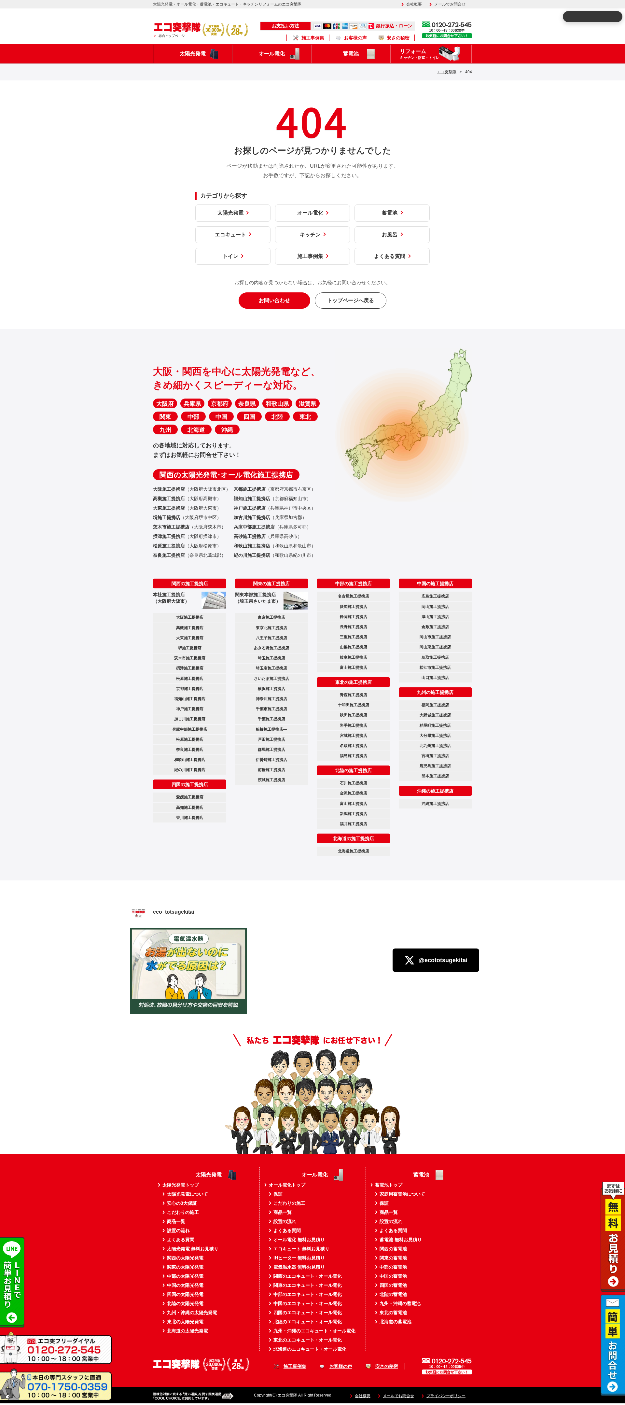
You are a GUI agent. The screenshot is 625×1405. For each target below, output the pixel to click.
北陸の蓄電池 (393, 1294)
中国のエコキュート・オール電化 (307, 1303)
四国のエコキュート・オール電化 (307, 1312)
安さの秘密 (398, 37)
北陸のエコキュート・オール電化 (307, 1321)
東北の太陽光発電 (185, 1321)
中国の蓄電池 (393, 1276)
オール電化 (272, 53)
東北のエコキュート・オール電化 (307, 1339)
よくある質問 (180, 1239)
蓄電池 (351, 53)
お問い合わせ (274, 300)
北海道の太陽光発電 (187, 1330)
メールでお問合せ (449, 4)
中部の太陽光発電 (185, 1276)
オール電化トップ (287, 1184)
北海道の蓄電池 (395, 1321)
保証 (278, 1194)
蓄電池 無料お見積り (401, 1239)
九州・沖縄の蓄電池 (400, 1303)
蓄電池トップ (388, 1184)
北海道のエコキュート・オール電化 (309, 1349)
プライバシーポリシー (445, 1396)
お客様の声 (355, 37)
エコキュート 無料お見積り (301, 1248)
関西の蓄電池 (393, 1248)
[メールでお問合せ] (613, 1393)
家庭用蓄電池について (402, 1194)
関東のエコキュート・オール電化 (307, 1285)
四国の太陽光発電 (185, 1294)
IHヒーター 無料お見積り (299, 1257)
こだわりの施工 (183, 1212)
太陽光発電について (187, 1194)
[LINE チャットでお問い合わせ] (12, 1325)
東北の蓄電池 (393, 1312)
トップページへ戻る (350, 300)
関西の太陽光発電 (185, 1257)
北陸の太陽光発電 (185, 1303)
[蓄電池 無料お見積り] (613, 1289)
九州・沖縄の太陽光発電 (192, 1312)
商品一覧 (176, 1221)
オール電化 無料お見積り (299, 1239)
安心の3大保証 (182, 1203)
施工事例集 (312, 37)
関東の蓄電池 (393, 1257)
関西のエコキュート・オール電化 (307, 1276)
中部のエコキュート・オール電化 (307, 1294)
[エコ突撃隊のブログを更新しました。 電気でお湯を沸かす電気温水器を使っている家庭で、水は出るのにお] (188, 986)
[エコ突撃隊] (200, 29)
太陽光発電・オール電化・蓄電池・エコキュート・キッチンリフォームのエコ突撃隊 (227, 4)
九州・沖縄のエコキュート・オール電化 (314, 1330)
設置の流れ (178, 1230)
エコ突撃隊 (446, 72)
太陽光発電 (193, 53)
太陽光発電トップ (180, 1184)
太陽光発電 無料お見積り (192, 1248)
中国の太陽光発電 (185, 1285)
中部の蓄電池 (393, 1267)
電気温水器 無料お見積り (299, 1267)
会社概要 (414, 4)
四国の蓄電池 (393, 1285)
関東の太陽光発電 (185, 1267)
